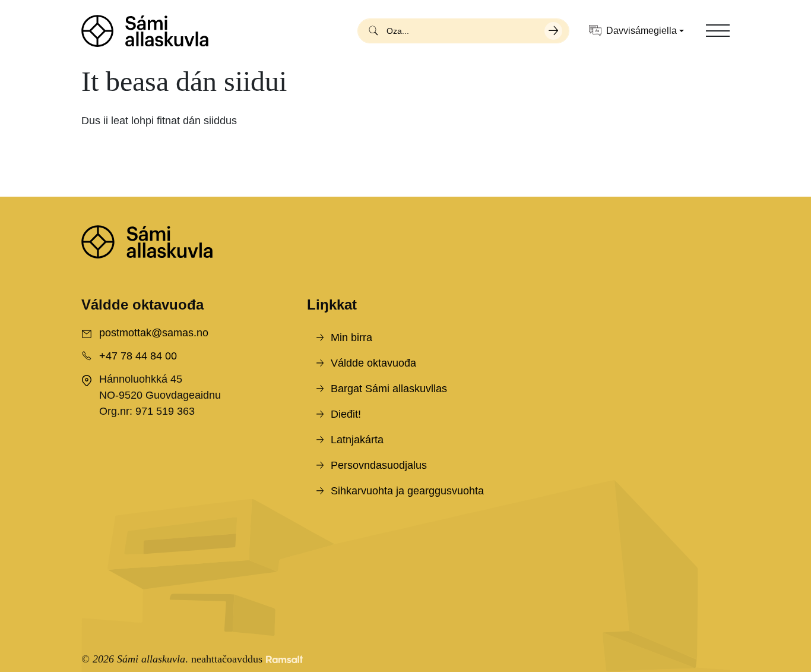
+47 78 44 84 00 (138, 356)
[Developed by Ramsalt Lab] (284, 659)
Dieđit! (346, 414)
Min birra (351, 337)
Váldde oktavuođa (373, 363)
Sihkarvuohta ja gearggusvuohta (407, 491)
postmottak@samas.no (153, 333)
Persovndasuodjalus (379, 465)
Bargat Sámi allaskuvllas (389, 389)
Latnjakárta (357, 440)
